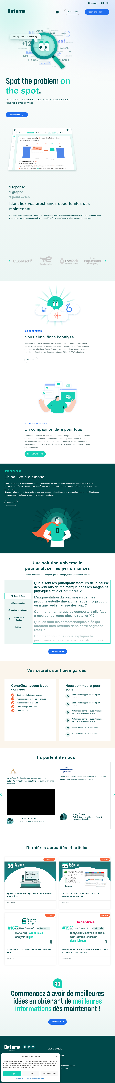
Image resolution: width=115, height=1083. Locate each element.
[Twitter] (29, 1047)
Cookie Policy (20, 1079)
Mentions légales (68, 1066)
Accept (12, 1074)
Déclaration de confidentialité (35, 1079)
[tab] (17, 596)
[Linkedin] (25, 1047)
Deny (31, 1074)
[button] (57, 1056)
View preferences (49, 1074)
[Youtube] (33, 1047)
